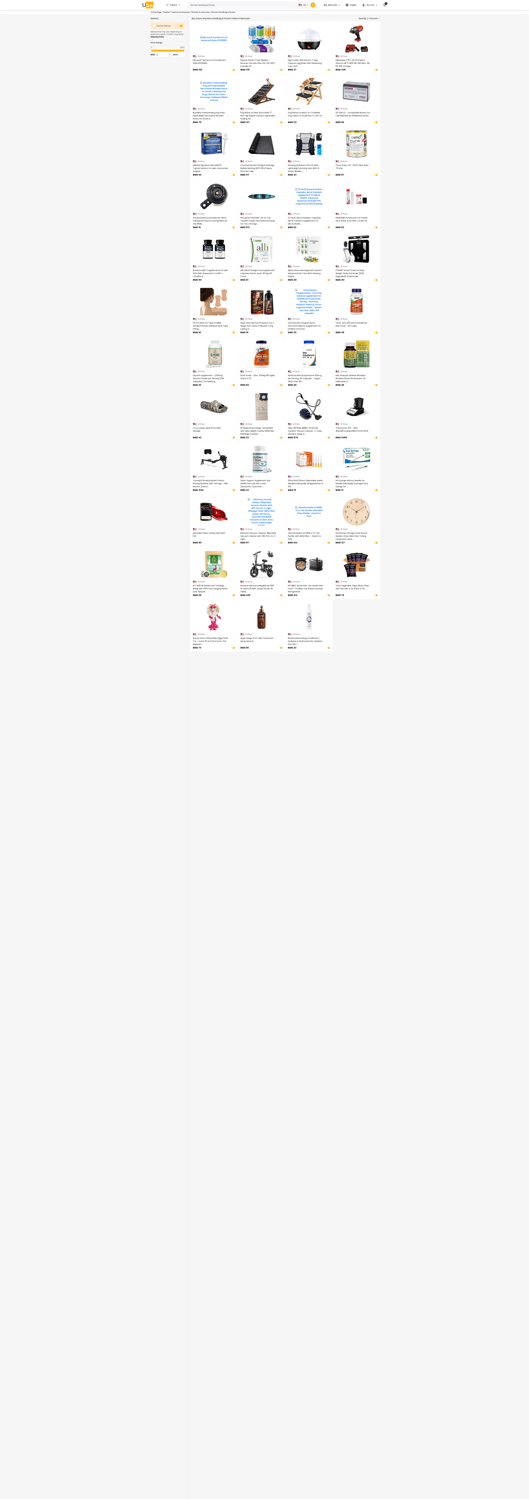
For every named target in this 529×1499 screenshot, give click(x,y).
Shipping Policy (157, 36)
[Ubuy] (148, 5)
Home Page (156, 12)
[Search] (313, 5)
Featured (373, 18)
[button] (332, 5)
